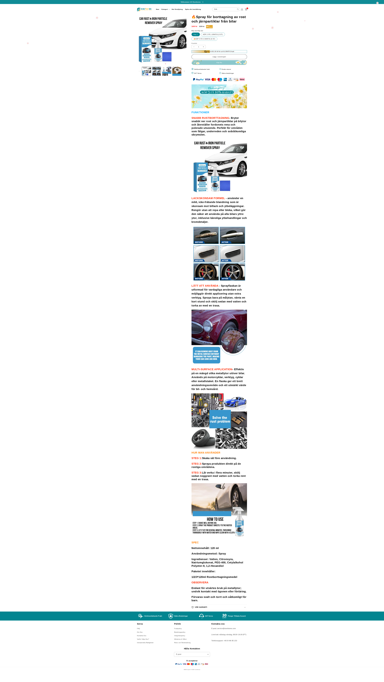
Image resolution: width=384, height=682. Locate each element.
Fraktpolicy (178, 628)
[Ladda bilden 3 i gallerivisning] (166, 71)
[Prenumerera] (208, 654)
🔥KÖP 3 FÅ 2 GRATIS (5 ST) (204, 39)
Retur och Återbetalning (182, 642)
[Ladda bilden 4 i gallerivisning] (176, 71)
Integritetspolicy (179, 635)
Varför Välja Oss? (143, 639)
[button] (165, 9)
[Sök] (238, 9)
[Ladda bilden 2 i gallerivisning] (156, 71)
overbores (197, 669)
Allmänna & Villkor (180, 639)
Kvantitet (194, 43)
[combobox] (226, 9)
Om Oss (140, 632)
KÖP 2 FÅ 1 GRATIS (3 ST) (213, 34)
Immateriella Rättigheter (145, 642)
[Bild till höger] (184, 71)
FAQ (138, 628)
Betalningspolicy (179, 632)
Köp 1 (196, 34)
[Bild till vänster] (139, 71)
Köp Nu (219, 62)
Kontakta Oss (141, 635)
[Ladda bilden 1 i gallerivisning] (146, 71)
